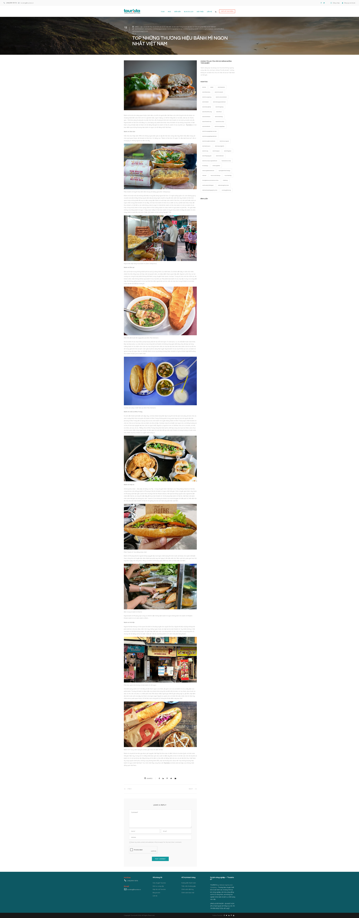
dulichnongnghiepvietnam (191, 29)
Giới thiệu (200, 11)
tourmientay (228, 175)
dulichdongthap (206, 107)
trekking (225, 180)
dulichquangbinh (219, 146)
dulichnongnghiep (220, 126)
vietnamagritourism (223, 185)
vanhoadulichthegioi (208, 185)
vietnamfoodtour (219, 29)
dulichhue (219, 111)
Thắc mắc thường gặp (188, 886)
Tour (163, 11)
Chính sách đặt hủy (187, 889)
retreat (204, 175)
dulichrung (205, 151)
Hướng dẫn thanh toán (188, 883)
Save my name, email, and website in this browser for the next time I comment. (156, 842)
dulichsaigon (216, 151)
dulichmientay (219, 116)
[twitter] (324, 3)
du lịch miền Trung (177, 27)
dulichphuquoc (206, 146)
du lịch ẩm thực (148, 27)
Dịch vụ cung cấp (158, 886)
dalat (211, 87)
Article (204, 87)
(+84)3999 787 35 (11, 3)
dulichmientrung (206, 121)
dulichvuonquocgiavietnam (209, 160)
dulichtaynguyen (206, 155)
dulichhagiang (219, 107)
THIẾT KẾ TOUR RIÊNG (227, 11)
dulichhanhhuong (207, 111)
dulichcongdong (206, 97)
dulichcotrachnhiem (221, 97)
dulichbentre (221, 87)
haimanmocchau (226, 160)
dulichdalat (205, 102)
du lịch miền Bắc (166, 27)
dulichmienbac (206, 116)
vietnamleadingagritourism (140, 31)
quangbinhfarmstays (224, 170)
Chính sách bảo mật (187, 892)
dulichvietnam (220, 155)
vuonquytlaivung (226, 190)
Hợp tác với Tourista (159, 889)
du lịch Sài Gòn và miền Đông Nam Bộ (194, 27)
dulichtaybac (227, 151)
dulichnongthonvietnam (206, 29)
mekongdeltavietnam (208, 170)
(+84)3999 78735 (132, 881)
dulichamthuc (148, 29)
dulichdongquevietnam (160, 29)
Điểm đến (177, 11)
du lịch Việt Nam (211, 27)
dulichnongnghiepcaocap (174, 29)
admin (137, 27)
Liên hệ (209, 11)
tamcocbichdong (215, 175)
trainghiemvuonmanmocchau (210, 180)
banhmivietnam (139, 29)
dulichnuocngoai (224, 141)
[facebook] (321, 3)
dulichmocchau (220, 121)
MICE (169, 11)
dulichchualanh (219, 92)
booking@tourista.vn (27, 3)
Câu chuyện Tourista (159, 883)
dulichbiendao (206, 92)
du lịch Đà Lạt (157, 27)
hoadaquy (205, 165)
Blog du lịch (188, 11)
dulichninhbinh (206, 126)
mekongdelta (216, 165)
